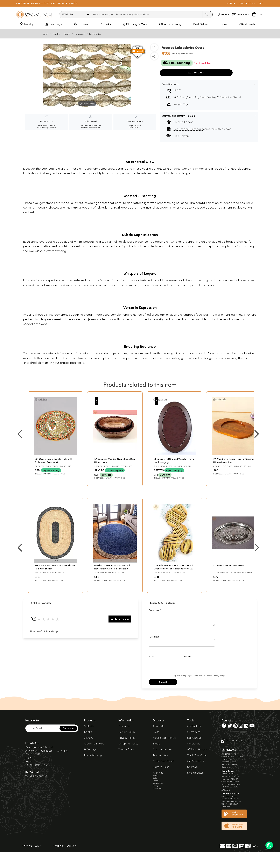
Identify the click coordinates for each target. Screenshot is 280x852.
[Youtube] (252, 726)
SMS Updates (195, 772)
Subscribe (68, 728)
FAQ (261, 3)
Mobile (187, 656)
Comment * (155, 610)
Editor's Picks (161, 767)
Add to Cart (196, 72)
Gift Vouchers (195, 761)
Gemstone (79, 34)
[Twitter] (229, 726)
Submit (163, 682)
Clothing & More (94, 743)
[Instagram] (241, 726)
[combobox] (147, 14)
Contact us (247, 3)
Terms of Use (203, 676)
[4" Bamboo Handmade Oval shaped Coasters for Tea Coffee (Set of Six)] (174, 561)
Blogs (156, 743)
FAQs (156, 732)
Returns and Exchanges (188, 129)
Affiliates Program (198, 749)
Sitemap (192, 767)
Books (88, 732)
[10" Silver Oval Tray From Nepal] (234, 561)
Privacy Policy (218, 676)
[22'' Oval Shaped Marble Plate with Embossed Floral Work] (55, 454)
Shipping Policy (128, 743)
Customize (193, 732)
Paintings (90, 749)
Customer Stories (163, 761)
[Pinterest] (235, 726)
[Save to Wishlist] (154, 48)
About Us (158, 726)
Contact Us (194, 726)
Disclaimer (125, 726)
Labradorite (95, 34)
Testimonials (160, 755)
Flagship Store (229, 754)
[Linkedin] (246, 726)
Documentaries (162, 749)
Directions (226, 767)
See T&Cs (52, 128)
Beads (67, 34)
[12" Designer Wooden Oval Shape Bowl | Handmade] (115, 454)
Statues (88, 726)
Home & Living (93, 755)
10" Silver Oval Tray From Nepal (229, 565)
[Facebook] (224, 726)
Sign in (230, 3)
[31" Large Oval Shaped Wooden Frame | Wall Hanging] (174, 454)
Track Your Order (197, 755)
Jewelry (56, 34)
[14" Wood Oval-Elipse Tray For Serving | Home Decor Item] (234, 454)
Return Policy (126, 732)
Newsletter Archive (164, 737)
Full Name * (154, 636)
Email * (152, 656)
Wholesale (193, 743)
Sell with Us (194, 737)
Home (45, 34)
